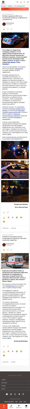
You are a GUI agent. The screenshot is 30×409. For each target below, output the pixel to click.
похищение (13, 228)
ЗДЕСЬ (9, 134)
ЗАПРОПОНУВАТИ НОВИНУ (15, 375)
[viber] (23, 394)
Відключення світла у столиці (18, 9)
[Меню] (28, 2)
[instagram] (11, 394)
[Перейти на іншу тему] (21, 2)
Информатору (10, 286)
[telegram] (19, 394)
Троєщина (13, 362)
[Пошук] (24, 2)
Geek (16, 401)
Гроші (20, 401)
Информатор (19, 68)
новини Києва (5, 228)
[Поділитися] (7, 29)
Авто (25, 401)
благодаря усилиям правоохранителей (13, 111)
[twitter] (15, 394)
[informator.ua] (3, 2)
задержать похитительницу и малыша (11, 115)
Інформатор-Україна (9, 401)
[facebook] (7, 394)
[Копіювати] (11, 29)
